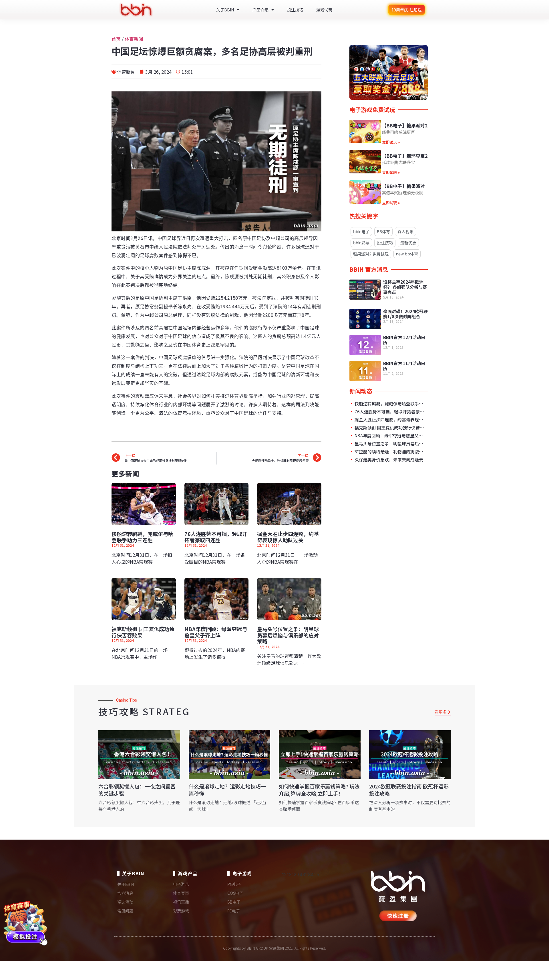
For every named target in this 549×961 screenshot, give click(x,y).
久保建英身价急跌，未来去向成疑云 (388, 459)
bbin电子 (361, 231)
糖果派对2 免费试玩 (371, 253)
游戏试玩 (324, 10)
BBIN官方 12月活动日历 (404, 339)
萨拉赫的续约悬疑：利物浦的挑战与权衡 (389, 451)
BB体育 (383, 231)
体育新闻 (134, 38)
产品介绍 (260, 10)
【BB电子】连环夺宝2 (404, 155)
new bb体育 (407, 253)
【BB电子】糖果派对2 (404, 125)
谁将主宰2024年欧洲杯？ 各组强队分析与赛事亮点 (405, 287)
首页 (116, 38)
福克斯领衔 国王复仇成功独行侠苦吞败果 (143, 632)
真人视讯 (405, 231)
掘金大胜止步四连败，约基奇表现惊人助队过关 (288, 537)
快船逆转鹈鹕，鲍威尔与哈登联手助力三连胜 (142, 537)
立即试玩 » (391, 142)
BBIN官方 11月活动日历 (404, 365)
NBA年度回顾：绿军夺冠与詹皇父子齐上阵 (215, 632)
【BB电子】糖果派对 (403, 186)
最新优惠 (408, 242)
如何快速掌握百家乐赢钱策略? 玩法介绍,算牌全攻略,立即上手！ (319, 789)
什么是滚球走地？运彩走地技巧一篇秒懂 (227, 789)
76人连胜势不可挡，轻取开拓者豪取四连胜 (215, 537)
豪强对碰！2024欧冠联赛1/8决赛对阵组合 (405, 313)
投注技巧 (295, 10)
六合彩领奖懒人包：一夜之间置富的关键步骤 (137, 789)
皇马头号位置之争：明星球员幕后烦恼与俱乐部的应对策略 (288, 635)
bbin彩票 (361, 242)
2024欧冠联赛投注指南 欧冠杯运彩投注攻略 (409, 789)
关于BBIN (225, 10)
